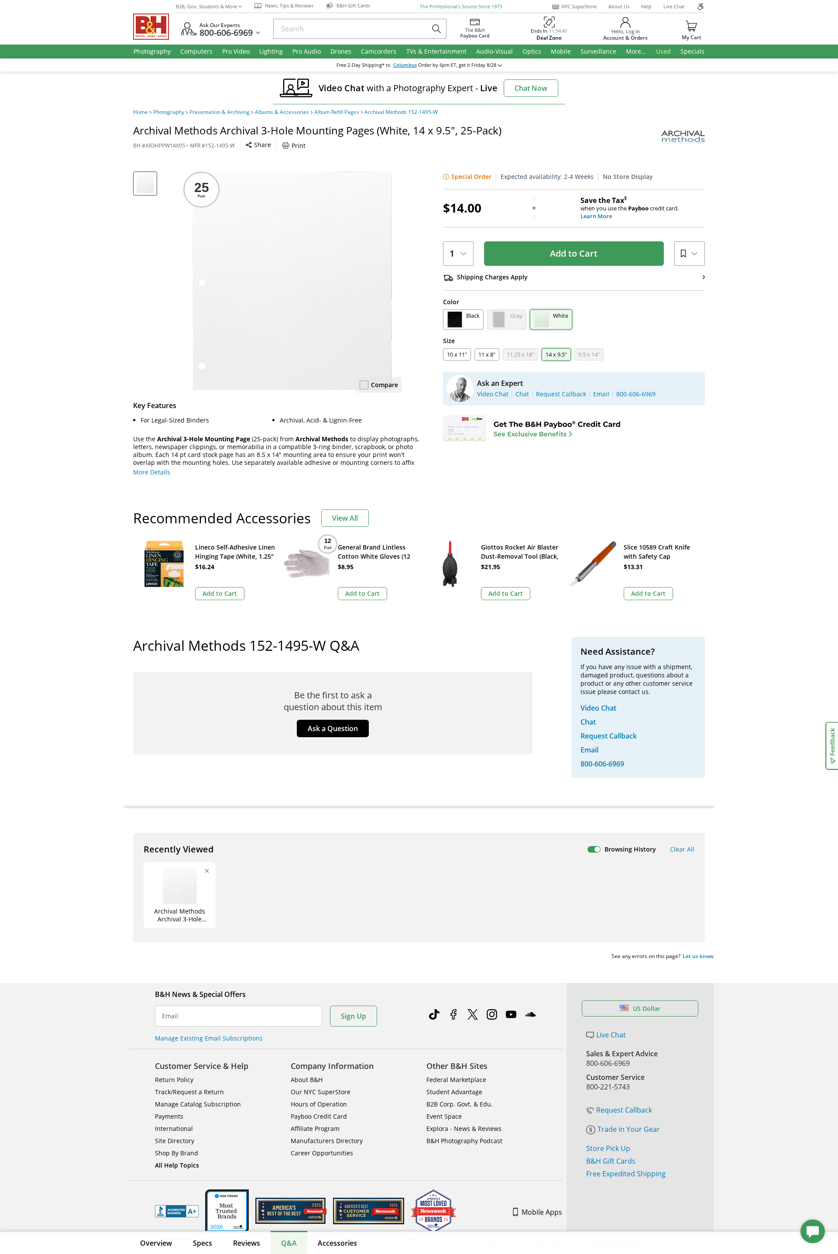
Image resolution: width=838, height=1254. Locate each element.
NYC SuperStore (579, 6)
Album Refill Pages (336, 112)
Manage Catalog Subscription (198, 1104)
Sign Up (353, 1016)
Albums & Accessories (282, 112)
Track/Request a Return (189, 1092)
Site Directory (174, 1141)
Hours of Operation (319, 1104)
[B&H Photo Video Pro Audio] (154, 27)
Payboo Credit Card (319, 1116)
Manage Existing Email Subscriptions (209, 1038)
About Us (618, 6)
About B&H (307, 1079)
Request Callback (624, 1110)
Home (140, 112)
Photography (168, 112)
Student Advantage (454, 1092)
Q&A (289, 1243)
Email (170, 1016)
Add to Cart (574, 253)
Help (646, 6)
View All (345, 518)
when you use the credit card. (629, 208)
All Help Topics (177, 1165)
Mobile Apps (542, 1212)
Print (299, 145)
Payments (169, 1116)
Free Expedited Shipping (626, 1173)
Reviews (246, 1243)
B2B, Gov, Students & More (206, 6)
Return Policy (174, 1079)
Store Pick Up (608, 1148)
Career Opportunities (322, 1153)
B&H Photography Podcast (464, 1141)
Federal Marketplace (456, 1079)
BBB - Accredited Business (177, 1211)
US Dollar (646, 1008)
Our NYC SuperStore (320, 1092)
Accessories (337, 1243)
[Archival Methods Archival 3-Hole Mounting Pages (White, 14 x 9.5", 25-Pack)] (292, 281)
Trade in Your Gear (629, 1129)
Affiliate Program (315, 1128)
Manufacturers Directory (327, 1141)
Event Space (444, 1116)
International (174, 1128)
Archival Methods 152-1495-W (401, 112)
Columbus (405, 65)
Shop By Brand (176, 1153)
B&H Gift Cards (610, 1161)
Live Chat (673, 6)
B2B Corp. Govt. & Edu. (459, 1104)
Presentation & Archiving (219, 112)
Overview (156, 1243)
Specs (202, 1243)
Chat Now (531, 88)
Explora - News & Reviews (463, 1128)
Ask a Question (333, 728)
